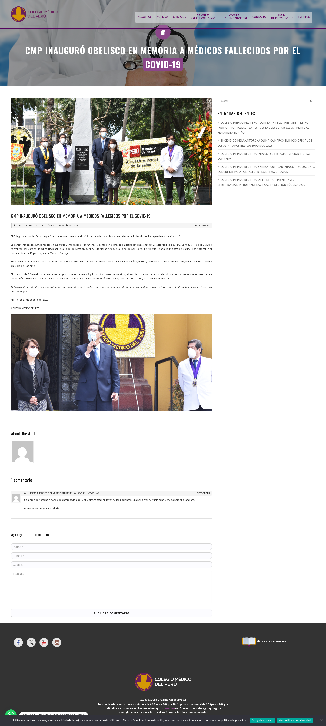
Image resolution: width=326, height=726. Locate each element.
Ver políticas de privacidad (295, 720)
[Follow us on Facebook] (18, 642)
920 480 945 (168, 708)
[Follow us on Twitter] (31, 642)
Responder (203, 493)
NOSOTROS (145, 16)
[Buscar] (312, 101)
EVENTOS (304, 16)
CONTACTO (259, 16)
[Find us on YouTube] (43, 642)
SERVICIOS (179, 16)
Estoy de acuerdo (262, 720)
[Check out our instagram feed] (56, 642)
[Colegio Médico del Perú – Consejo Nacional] (34, 14)
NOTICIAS (162, 16)
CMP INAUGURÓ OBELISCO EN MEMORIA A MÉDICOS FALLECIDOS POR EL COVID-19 (81, 215)
